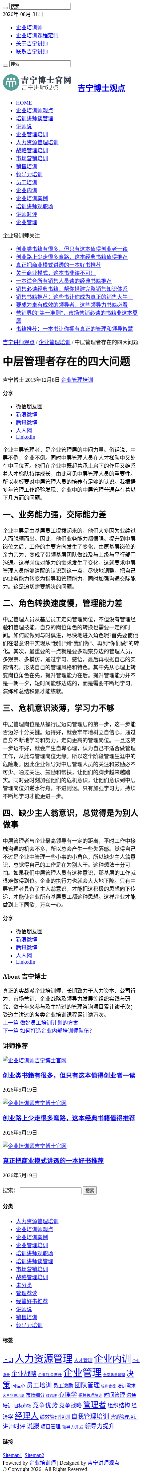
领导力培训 (29, 174)
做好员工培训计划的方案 (40, 1023)
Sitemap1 (12, 1455)
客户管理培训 (14, 1395)
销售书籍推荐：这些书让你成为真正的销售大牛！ (74, 297)
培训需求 (126, 1385)
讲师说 (24, 126)
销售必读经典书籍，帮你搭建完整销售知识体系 (72, 289)
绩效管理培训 (55, 1417)
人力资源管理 (43, 1358)
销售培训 (26, 166)
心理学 (67, 1394)
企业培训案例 (32, 198)
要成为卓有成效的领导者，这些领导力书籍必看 (72, 305)
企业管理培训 (32, 134)
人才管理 (83, 1360)
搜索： (11, 1190)
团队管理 (87, 1385)
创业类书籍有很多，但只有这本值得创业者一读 (72, 249)
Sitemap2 (34, 1455)
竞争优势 (45, 1405)
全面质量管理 (114, 1375)
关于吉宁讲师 (32, 43)
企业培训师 (29, 27)
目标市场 (22, 1405)
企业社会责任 (50, 1374)
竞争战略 (70, 1405)
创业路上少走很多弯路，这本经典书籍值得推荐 (72, 257)
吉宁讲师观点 (19, 342)
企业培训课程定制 (37, 35)
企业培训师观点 (34, 110)
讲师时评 (26, 214)
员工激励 (63, 1385)
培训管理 (108, 1386)
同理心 (18, 1385)
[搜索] (5, 8)
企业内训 (26, 190)
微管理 (51, 1395)
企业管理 (26, 222)
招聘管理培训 (90, 1395)
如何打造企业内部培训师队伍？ (48, 1031)
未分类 (24, 1285)
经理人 (27, 1416)
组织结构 (118, 1405)
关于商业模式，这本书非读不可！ (56, 273)
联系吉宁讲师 (32, 51)
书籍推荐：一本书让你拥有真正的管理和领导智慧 (74, 329)
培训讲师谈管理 (34, 118)
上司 (8, 1360)
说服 (33, 1426)
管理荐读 (26, 1293)
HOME (24, 103)
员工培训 (26, 182)
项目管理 (51, 1426)
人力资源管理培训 (37, 142)
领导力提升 (100, 1426)
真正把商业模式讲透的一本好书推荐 (58, 265)
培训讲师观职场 (34, 206)
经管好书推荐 (32, 1301)
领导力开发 (72, 1427)
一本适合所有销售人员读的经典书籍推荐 (64, 281)
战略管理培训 (32, 150)
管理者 (94, 1405)
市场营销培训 (32, 158)
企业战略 (24, 1373)
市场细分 (35, 1395)
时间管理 (114, 1395)
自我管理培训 (90, 1416)
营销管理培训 (124, 1417)
